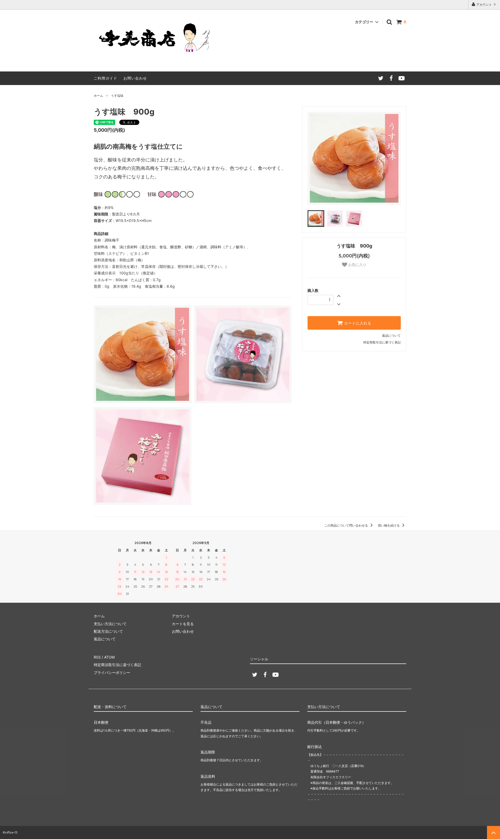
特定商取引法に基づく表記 (382, 342)
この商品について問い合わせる (346, 525)
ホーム (98, 96)
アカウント (484, 5)
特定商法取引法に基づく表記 (117, 664)
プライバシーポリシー (112, 672)
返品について (391, 335)
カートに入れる (357, 323)
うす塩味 (117, 96)
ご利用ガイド (105, 78)
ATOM (109, 657)
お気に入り (356, 265)
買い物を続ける (389, 525)
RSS (97, 657)
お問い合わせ (135, 78)
